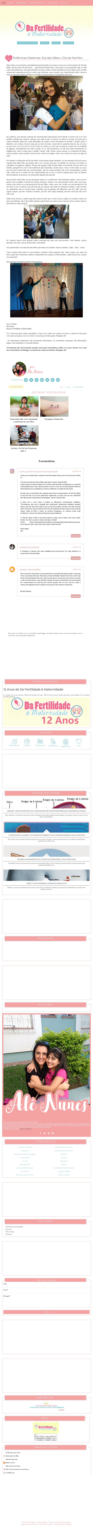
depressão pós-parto (64, 1151)
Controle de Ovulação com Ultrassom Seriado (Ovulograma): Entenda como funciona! (47, 835)
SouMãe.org (10, 1473)
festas (63, 1157)
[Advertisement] (46, 663)
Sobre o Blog (9, 1232)
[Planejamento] (14, 747)
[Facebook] (40, 1133)
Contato (63, 3)
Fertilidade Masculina (64, 1147)
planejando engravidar (64, 1168)
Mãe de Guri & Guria (13, 1466)
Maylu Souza (10, 1463)
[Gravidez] (27, 747)
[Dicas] (79, 747)
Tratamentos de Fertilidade (14, 1227)
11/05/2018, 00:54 (77, 547)
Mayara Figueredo (29, 547)
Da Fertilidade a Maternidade (35, 1522)
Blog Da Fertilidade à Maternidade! (39, 472)
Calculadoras (52, 3)
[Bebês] (60, 1410)
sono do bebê (64, 1175)
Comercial (8, 1234)
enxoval (64, 1154)
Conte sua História (24, 1147)
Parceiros (8, 1229)
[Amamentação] (53, 747)
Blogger (68, 1524)
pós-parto (25, 1171)
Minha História (25, 1129)
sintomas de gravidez (24, 1175)
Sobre (11, 3)
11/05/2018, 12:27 (77, 569)
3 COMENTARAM (16, 387)
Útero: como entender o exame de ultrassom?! (46, 883)
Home (3, 3)
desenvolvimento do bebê (24, 1154)
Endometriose (21, 3)
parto (63, 1164)
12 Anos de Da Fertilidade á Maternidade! (33, 689)
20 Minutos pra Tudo (13, 1453)
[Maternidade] (40, 747)
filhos (67, 387)
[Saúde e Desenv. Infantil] (66, 747)
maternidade (78, 387)
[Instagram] (52, 1133)
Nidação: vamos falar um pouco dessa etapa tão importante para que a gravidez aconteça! (46, 811)
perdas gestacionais (24, 1168)
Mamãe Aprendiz (12, 1459)
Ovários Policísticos (36, 3)
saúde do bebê (64, 1171)
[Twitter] (44, 1133)
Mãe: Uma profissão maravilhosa (17, 1469)
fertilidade (24, 1157)
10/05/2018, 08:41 (76, 471)
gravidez (64, 1161)
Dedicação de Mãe (12, 1456)
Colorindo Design (46, 1524)
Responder (76, 536)
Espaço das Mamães (30, 570)
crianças (24, 1151)
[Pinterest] (48, 1133)
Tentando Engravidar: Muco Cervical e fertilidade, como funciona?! (46, 859)
